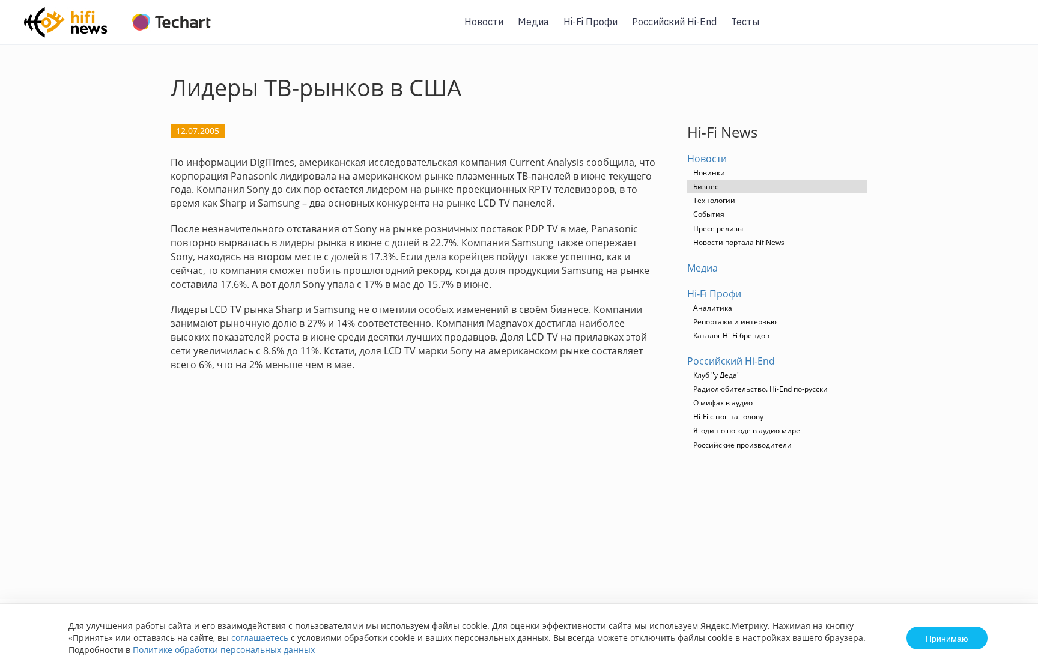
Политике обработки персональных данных (224, 649)
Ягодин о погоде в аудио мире (746, 430)
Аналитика (712, 308)
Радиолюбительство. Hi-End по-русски (760, 389)
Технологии (714, 200)
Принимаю (947, 638)
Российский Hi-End (674, 22)
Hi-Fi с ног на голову (728, 416)
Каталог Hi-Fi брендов (731, 335)
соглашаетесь (259, 637)
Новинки (709, 173)
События (708, 214)
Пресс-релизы (718, 228)
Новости (483, 22)
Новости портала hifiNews (739, 242)
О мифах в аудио (723, 403)
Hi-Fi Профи (590, 22)
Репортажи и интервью (735, 322)
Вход (1010, 29)
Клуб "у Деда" (716, 375)
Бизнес (705, 186)
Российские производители (742, 445)
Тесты (745, 22)
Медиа (533, 22)
